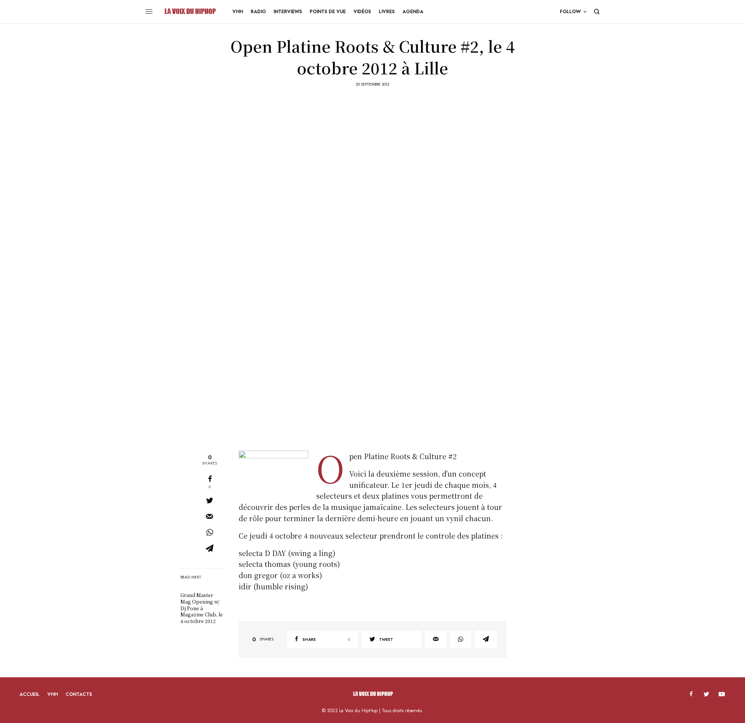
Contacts (79, 694)
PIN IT (277, 474)
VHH (52, 694)
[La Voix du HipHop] (189, 11)
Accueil (29, 694)
